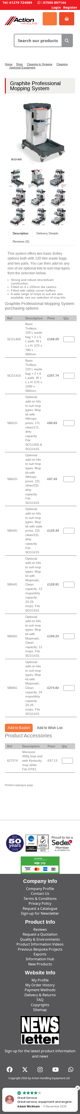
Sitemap (40, 1009)
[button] (77, 1088)
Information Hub (40, 959)
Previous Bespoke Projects (40, 949)
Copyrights (40, 1004)
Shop (19, 64)
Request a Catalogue (40, 908)
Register (70, 7)
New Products (40, 964)
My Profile (40, 980)
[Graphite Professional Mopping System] (17, 178)
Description (20, 233)
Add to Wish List (49, 728)
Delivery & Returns (40, 995)
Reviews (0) (21, 241)
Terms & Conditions (40, 898)
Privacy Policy (40, 903)
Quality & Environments (40, 939)
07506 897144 (54, 2)
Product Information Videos (40, 944)
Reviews (40, 929)
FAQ (40, 999)
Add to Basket (19, 728)
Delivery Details (47, 233)
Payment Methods (40, 989)
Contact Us (40, 893)
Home (8, 64)
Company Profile (40, 888)
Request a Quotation (40, 934)
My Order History (40, 985)
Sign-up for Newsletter (40, 913)
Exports (40, 954)
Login (56, 7)
